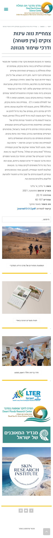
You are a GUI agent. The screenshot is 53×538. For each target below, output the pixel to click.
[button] (6, 9)
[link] (34, 8)
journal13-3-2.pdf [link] (26, 208)
